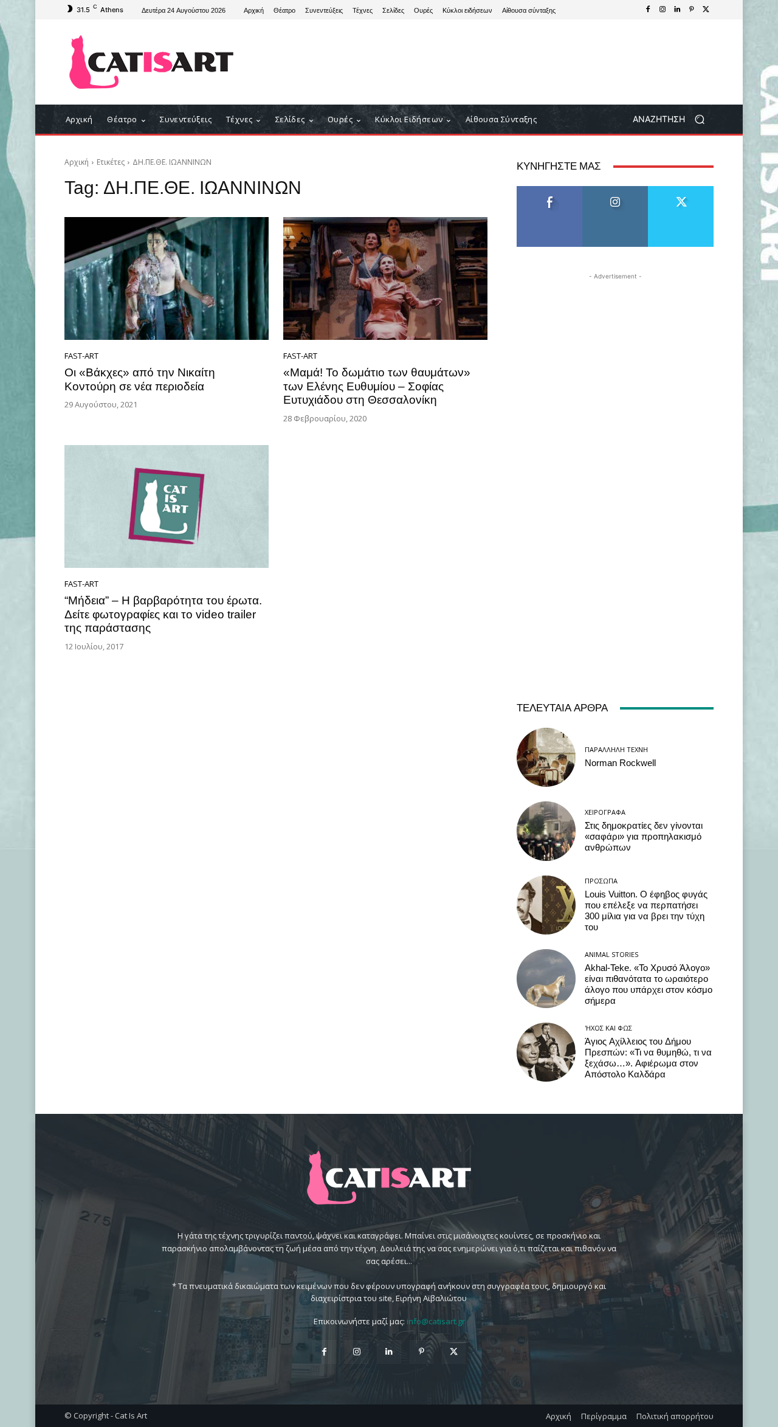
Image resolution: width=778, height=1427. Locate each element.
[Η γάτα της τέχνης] (151, 62)
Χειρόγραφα (605, 812)
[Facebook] (648, 9)
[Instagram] (662, 9)
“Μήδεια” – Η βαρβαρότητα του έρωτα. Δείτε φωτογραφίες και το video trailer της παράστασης (163, 614)
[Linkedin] (677, 9)
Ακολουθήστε (615, 190)
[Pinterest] (691, 9)
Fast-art (81, 356)
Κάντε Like (549, 190)
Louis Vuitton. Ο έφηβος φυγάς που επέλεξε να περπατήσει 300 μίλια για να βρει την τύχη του (646, 911)
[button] (673, 119)
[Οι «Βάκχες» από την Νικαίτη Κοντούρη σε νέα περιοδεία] (166, 278)
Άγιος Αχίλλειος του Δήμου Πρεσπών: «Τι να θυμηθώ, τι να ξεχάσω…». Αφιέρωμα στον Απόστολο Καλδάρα (648, 1058)
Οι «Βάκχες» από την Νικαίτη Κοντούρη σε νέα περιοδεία (139, 379)
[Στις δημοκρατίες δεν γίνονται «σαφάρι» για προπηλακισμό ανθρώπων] (546, 830)
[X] (706, 9)
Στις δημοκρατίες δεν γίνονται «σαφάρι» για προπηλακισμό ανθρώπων (644, 836)
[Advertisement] (489, 62)
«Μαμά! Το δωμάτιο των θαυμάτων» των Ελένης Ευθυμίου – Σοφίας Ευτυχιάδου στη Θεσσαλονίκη (376, 386)
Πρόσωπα (601, 880)
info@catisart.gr (436, 1321)
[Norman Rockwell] (546, 757)
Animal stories (611, 954)
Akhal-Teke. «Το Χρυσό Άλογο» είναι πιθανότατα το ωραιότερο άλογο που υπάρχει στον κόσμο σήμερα (648, 984)
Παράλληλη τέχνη (616, 749)
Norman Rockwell (620, 763)
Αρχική (76, 162)
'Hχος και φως (608, 1027)
